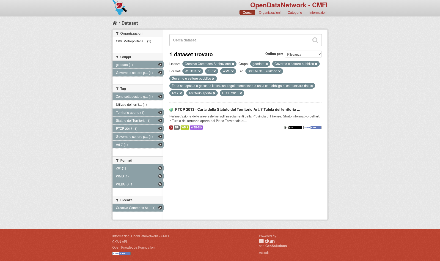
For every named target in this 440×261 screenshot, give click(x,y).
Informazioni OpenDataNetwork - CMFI (140, 236)
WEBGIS (196, 127)
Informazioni (318, 12)
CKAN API (119, 241)
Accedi (264, 252)
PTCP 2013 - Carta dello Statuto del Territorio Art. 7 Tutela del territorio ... (237, 109)
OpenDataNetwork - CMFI (289, 4)
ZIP (177, 127)
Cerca (247, 12)
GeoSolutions (276, 245)
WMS (185, 127)
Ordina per (273, 53)
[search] (315, 40)
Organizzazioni (269, 12)
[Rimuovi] (233, 64)
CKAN (267, 241)
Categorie (295, 12)
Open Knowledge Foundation (133, 247)
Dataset (129, 22)
